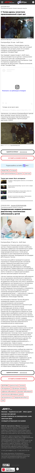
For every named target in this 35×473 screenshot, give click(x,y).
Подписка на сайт (15, 412)
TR (11, 110)
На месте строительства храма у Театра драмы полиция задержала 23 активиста (19, 197)
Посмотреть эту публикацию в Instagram (14, 90)
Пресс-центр (27, 412)
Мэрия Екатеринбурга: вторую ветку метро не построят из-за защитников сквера (19, 191)
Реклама (4, 412)
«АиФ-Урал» (16, 39)
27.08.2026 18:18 (5, 205)
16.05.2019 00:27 (5, 6)
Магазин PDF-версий (8, 414)
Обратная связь (6, 418)
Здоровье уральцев (7, 239)
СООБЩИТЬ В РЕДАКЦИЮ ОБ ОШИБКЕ (13, 421)
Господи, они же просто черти (11, 107)
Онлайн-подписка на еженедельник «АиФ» (16, 416)
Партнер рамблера (15, 465)
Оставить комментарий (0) (17, 158)
